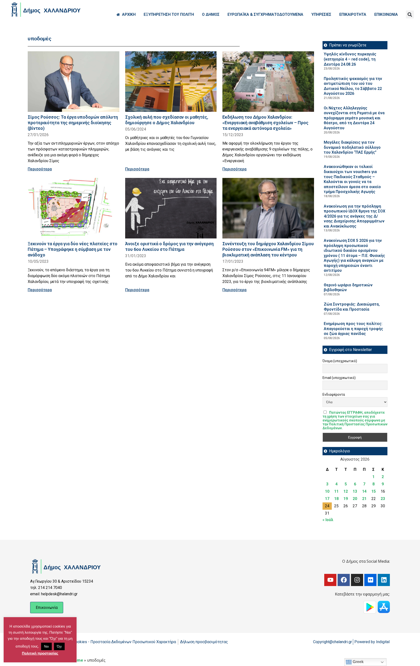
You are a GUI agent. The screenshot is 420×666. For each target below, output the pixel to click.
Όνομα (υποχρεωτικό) (340, 361)
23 (383, 498)
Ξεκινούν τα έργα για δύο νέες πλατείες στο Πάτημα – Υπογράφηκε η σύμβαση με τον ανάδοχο (72, 249)
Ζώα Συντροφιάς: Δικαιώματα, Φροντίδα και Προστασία (352, 307)
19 (345, 498)
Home (77, 660)
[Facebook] (344, 580)
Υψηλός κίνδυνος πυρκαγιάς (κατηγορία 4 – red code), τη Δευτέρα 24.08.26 (350, 59)
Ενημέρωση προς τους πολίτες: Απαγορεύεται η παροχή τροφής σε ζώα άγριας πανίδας (353, 328)
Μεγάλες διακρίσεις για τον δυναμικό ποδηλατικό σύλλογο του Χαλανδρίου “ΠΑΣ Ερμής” (352, 147)
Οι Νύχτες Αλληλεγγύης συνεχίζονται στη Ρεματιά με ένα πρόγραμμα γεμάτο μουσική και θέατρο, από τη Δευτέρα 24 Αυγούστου (354, 118)
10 (327, 491)
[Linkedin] (384, 580)
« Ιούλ (328, 519)
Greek (358, 662)
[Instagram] (357, 580)
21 (364, 498)
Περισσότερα (40, 169)
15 (373, 491)
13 (355, 491)
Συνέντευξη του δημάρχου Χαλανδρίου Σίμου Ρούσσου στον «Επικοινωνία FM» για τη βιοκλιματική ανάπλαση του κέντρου (268, 249)
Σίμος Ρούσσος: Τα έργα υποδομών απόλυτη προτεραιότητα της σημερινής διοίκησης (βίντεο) (73, 122)
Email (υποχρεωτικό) (339, 378)
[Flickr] (370, 580)
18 (336, 498)
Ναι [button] (46, 646)
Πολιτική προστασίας (40, 653)
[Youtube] (330, 580)
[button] (410, 14)
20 (355, 498)
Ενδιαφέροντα (334, 394)
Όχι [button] (59, 646)
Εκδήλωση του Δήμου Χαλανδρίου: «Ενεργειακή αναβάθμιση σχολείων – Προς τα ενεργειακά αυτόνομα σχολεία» (265, 122)
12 (345, 491)
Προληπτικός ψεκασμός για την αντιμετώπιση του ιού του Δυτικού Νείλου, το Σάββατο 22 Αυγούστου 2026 (353, 86)
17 (327, 498)
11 (336, 491)
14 (364, 491)
